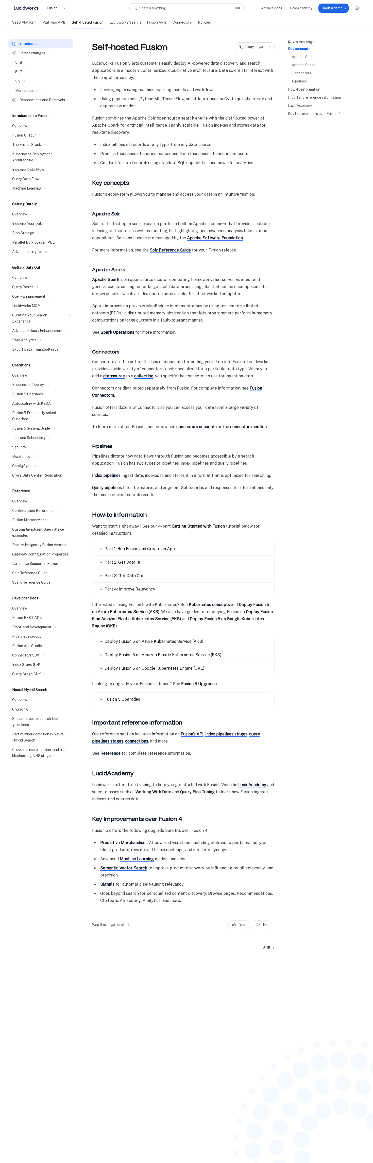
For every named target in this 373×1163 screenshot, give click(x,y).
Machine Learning (137, 858)
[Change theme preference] (357, 8)
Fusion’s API (192, 734)
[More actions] (270, 46)
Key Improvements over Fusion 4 (314, 114)
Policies (204, 22)
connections (136, 741)
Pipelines (299, 81)
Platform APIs (54, 22)
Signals (107, 884)
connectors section (248, 426)
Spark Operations (117, 332)
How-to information (304, 89)
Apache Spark (303, 65)
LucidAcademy (300, 106)
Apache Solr (302, 57)
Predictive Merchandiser (123, 842)
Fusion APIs (156, 22)
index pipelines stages (226, 734)
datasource (114, 376)
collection (143, 376)
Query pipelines (107, 487)
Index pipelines (106, 475)
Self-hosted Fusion (88, 22)
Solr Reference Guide (170, 250)
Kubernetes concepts (209, 604)
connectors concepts (196, 426)
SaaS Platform (24, 22)
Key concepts (299, 49)
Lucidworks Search (125, 22)
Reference (110, 753)
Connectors (182, 22)
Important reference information (314, 97)
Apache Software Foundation (215, 237)
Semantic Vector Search (123, 868)
